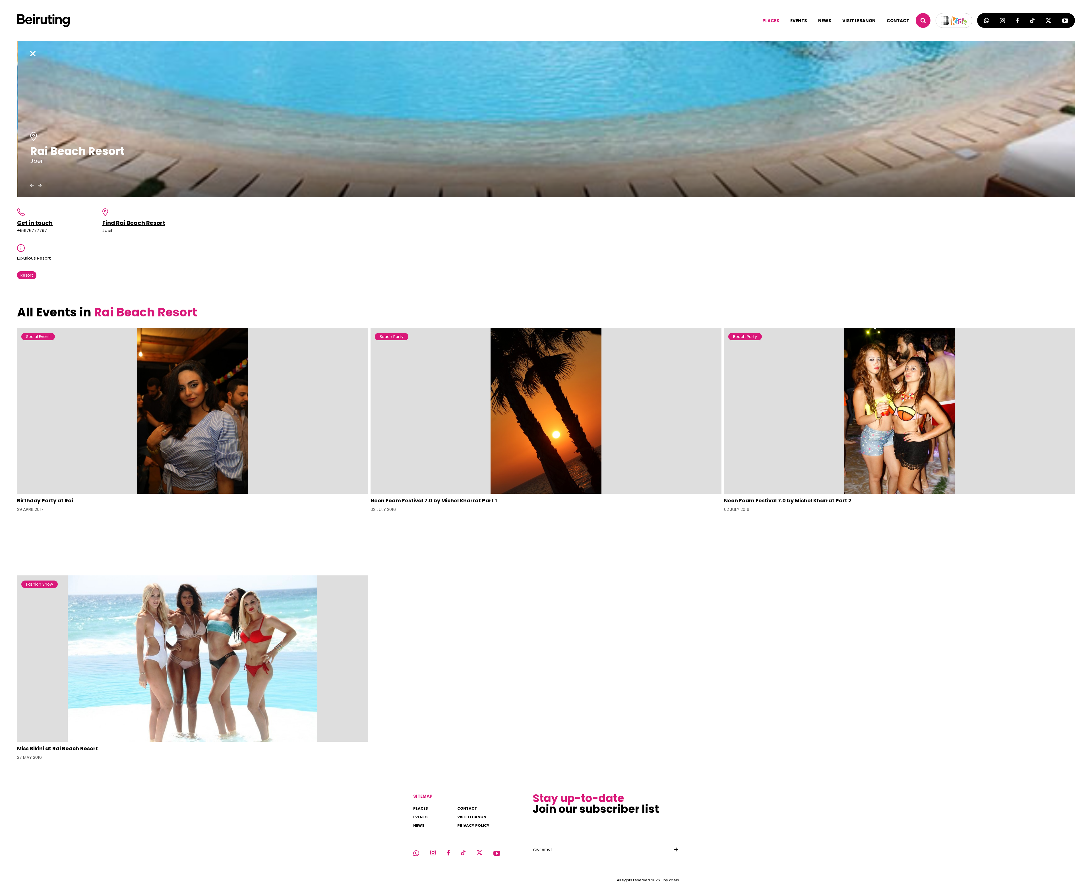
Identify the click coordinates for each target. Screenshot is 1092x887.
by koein (671, 880)
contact (898, 21)
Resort (26, 275)
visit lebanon (859, 21)
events (798, 21)
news (824, 21)
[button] (32, 185)
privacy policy (473, 825)
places (770, 21)
